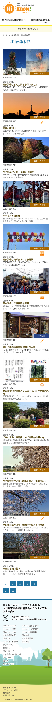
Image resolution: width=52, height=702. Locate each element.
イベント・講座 (9, 629)
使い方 (6, 661)
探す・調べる (8, 651)
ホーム (5, 35)
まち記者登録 (27, 638)
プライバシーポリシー (12, 690)
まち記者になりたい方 (12, 654)
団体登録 (25, 635)
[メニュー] (46, 6)
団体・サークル (9, 632)
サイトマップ (8, 664)
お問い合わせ (8, 695)
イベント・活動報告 (30, 629)
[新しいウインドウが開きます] (7, 619)
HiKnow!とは (8, 657)
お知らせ (6, 648)
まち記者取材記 (14, 35)
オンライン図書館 (10, 641)
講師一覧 (6, 638)
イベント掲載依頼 (29, 632)
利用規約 (6, 693)
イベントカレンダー (30, 626)
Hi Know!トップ (9, 626)
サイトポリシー (9, 688)
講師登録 (25, 641)
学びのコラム (8, 645)
